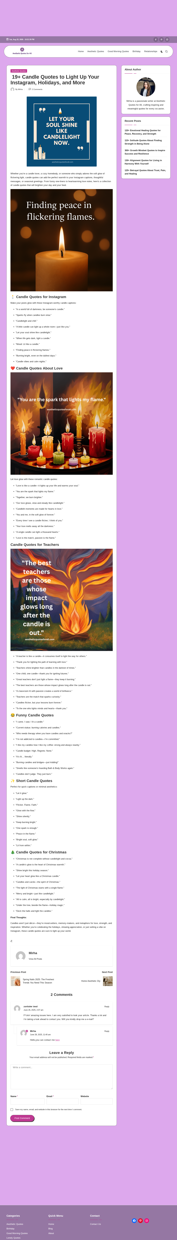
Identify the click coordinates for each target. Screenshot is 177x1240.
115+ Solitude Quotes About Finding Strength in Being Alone (143, 142)
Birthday (10, 1228)
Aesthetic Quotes (19, 71)
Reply (106, 1006)
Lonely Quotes (13, 1238)
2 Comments (37, 89)
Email (50, 1096)
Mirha (33, 953)
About (51, 1233)
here (57, 1040)
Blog (50, 1228)
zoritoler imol (31, 1006)
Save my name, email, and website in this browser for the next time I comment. (48, 1109)
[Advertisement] (88, 18)
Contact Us (95, 1224)
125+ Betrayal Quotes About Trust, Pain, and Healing (145, 172)
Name (14, 1096)
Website (85, 1096)
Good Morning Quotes (17, 1233)
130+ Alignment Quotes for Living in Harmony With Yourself (143, 162)
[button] (35, 959)
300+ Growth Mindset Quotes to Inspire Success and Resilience (145, 152)
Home (51, 1224)
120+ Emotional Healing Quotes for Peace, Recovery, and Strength (143, 132)
